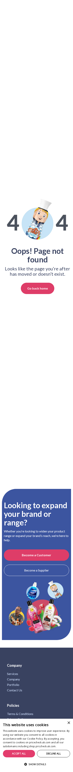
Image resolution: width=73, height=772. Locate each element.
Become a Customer (36, 555)
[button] (36, 764)
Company (13, 679)
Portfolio (13, 684)
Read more (63, 746)
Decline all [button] (53, 753)
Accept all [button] (19, 753)
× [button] (68, 722)
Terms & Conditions (20, 714)
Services (12, 674)
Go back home (37, 288)
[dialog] (36, 745)
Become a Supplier (36, 570)
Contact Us (14, 690)
